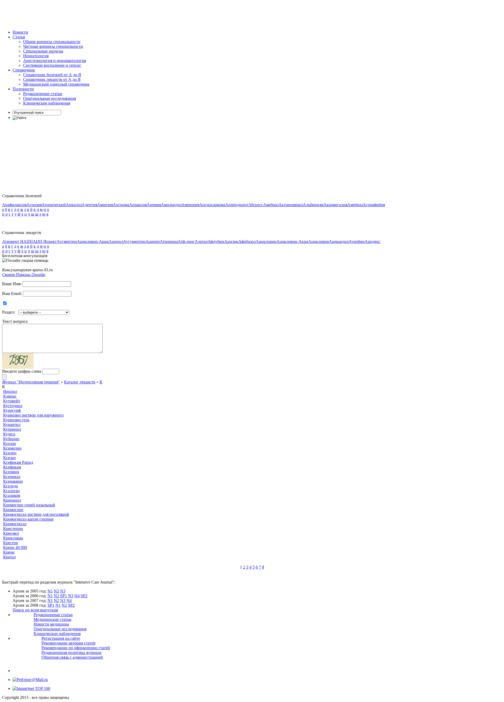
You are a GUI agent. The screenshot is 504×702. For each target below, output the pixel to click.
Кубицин (11, 438)
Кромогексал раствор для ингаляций (36, 514)
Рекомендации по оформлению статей (75, 648)
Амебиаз (271, 204)
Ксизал (9, 457)
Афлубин (216, 241)
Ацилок (231, 241)
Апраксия (138, 204)
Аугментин (67, 241)
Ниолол (10, 391)
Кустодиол (12, 405)
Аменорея (190, 204)
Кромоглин (13, 509)
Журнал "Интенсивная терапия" (31, 382)
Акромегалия (335, 204)
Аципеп (152, 241)
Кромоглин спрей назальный (29, 505)
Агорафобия (374, 204)
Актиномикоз (291, 204)
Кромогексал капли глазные (28, 519)
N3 (62, 591)
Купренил (12, 429)
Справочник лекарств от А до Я (52, 79)
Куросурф (12, 410)
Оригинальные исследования (49, 98)
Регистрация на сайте (60, 638)
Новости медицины (51, 624)
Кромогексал (15, 524)
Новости (20, 32)
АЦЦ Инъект (45, 241)
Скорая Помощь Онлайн (23, 274)
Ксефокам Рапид (18, 462)
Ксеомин (11, 472)
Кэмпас (10, 396)
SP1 (63, 596)
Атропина (169, 241)
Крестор (10, 542)
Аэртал (201, 241)
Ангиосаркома (212, 204)
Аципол (116, 241)
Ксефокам (12, 467)
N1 (50, 591)
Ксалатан (11, 490)
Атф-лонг (186, 241)
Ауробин (357, 241)
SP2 (84, 596)
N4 (77, 596)
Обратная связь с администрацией (72, 657)
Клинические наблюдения (46, 103)
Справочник (24, 70)
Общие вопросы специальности (51, 41)
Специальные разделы (43, 51)
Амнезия (105, 204)
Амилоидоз (171, 204)
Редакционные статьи (42, 93)
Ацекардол (339, 241)
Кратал (9, 557)
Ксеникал (11, 476)
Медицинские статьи (52, 619)
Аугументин (134, 241)
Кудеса (9, 434)
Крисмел (11, 533)
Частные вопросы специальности (53, 46)
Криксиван (13, 538)
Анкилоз (74, 204)
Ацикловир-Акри (93, 241)
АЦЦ (28, 241)
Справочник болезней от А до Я (52, 74)
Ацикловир (266, 241)
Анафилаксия (14, 204)
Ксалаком (11, 495)
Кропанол (12, 500)
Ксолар (9, 443)
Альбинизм (313, 204)
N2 (56, 591)
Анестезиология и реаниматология (54, 60)
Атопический (54, 204)
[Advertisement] (97, 14)
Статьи (19, 37)
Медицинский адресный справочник (56, 84)
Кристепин (13, 528)
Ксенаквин (13, 481)
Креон (8, 552)
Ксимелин (12, 448)
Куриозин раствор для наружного (33, 415)
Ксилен (10, 453)
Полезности (23, 89)
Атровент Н (12, 241)
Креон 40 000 (15, 547)
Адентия (89, 204)
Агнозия (34, 204)
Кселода (10, 486)
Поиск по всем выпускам (35, 610)
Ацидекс (372, 241)
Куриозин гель (16, 420)
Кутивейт (11, 401)
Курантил (11, 424)
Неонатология (36, 56)
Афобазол (247, 241)
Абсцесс (255, 204)
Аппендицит (236, 204)
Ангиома (121, 204)
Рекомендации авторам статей (68, 643)
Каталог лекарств (79, 382)
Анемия (154, 204)
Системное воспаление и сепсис (52, 65)
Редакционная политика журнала (71, 652)
